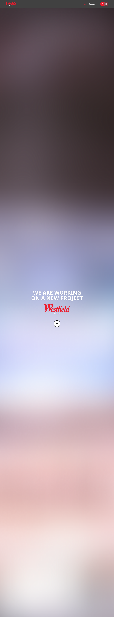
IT (102, 4)
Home (85, 4)
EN (106, 4)
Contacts (92, 4)
